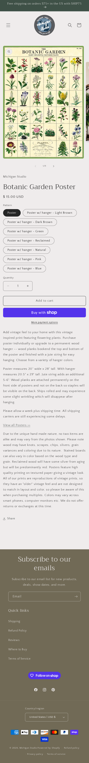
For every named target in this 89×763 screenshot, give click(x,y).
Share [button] (11, 518)
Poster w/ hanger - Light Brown (49, 212)
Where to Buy (17, 649)
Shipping (14, 621)
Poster (11, 212)
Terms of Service (19, 658)
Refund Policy (17, 630)
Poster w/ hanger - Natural (26, 250)
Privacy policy (35, 754)
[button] (8, 25)
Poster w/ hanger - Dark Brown (30, 222)
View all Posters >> (16, 425)
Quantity (8, 277)
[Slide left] (35, 166)
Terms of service (56, 754)
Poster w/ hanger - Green (25, 231)
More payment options (44, 322)
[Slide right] (53, 166)
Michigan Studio (28, 748)
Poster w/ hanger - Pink (24, 259)
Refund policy (71, 748)
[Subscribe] (76, 596)
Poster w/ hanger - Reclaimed (28, 240)
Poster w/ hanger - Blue (24, 268)
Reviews (13, 640)
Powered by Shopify (48, 748)
